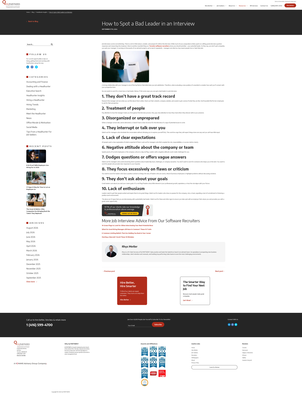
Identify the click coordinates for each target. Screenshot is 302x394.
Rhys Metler (129, 246)
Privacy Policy (195, 363)
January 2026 (32, 259)
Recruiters (194, 355)
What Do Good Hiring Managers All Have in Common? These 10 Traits (126, 229)
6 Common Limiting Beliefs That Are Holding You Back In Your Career (126, 233)
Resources (242, 6)
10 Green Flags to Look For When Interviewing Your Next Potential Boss (127, 225)
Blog (33, 12)
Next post (219, 271)
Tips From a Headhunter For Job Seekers (39, 133)
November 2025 (33, 268)
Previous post (109, 271)
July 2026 (30, 232)
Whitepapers (195, 357)
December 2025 (33, 264)
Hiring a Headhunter (35, 100)
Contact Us (264, 6)
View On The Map (21, 355)
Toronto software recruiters (159, 46)
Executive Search (33, 91)
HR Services (254, 6)
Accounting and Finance (37, 81)
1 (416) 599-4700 (39, 325)
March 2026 (31, 250)
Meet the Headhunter (36, 113)
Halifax (244, 357)
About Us (232, 6)
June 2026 (30, 237)
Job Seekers (220, 6)
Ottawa (244, 355)
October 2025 (32, 273)
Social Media (31, 127)
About (193, 360)
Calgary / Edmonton (247, 352)
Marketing (31, 109)
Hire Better (209, 6)
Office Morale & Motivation (38, 122)
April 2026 (31, 246)
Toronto (244, 347)
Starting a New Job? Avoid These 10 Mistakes (118, 237)
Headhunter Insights (41, 12)
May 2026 (30, 241)
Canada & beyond (247, 360)
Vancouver (245, 350)
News (29, 118)
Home (28, 12)
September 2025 (33, 277)
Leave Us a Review (214, 367)
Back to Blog (33, 21)
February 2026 (33, 255)
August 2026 (32, 227)
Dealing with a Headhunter (38, 86)
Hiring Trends (32, 104)
